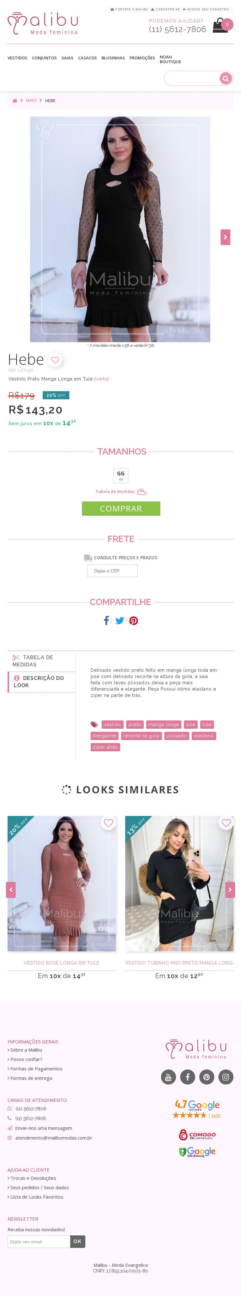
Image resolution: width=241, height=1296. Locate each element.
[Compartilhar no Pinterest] (133, 621)
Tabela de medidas (33, 661)
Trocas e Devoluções (32, 1178)
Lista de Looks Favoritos (36, 1197)
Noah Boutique (170, 59)
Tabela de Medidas (116, 491)
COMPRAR (121, 508)
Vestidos (17, 58)
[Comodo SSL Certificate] (197, 1134)
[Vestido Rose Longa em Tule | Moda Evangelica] (62, 883)
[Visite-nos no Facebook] (187, 1077)
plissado (177, 735)
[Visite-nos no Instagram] (225, 1077)
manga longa (164, 724)
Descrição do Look (39, 681)
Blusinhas (113, 58)
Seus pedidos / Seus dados (39, 1187)
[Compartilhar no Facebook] (106, 621)
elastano (204, 735)
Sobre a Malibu (25, 1050)
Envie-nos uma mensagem (43, 1128)
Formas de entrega (30, 1078)
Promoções (142, 58)
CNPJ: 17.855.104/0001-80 (120, 1271)
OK (77, 1241)
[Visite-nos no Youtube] (168, 1077)
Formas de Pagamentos (35, 1069)
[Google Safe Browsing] (197, 1152)
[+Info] (101, 379)
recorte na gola (141, 735)
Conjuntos (44, 58)
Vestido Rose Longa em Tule (61, 962)
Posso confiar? (25, 1059)
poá (190, 724)
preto (135, 724)
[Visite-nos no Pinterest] (206, 1077)
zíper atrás (105, 747)
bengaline (104, 735)
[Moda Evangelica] (44, 23)
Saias (67, 58)
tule (207, 724)
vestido (112, 724)
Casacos (87, 58)
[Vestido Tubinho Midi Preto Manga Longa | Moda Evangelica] (179, 883)
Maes (31, 100)
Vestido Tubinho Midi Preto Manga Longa (179, 962)
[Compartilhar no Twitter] (120, 621)
